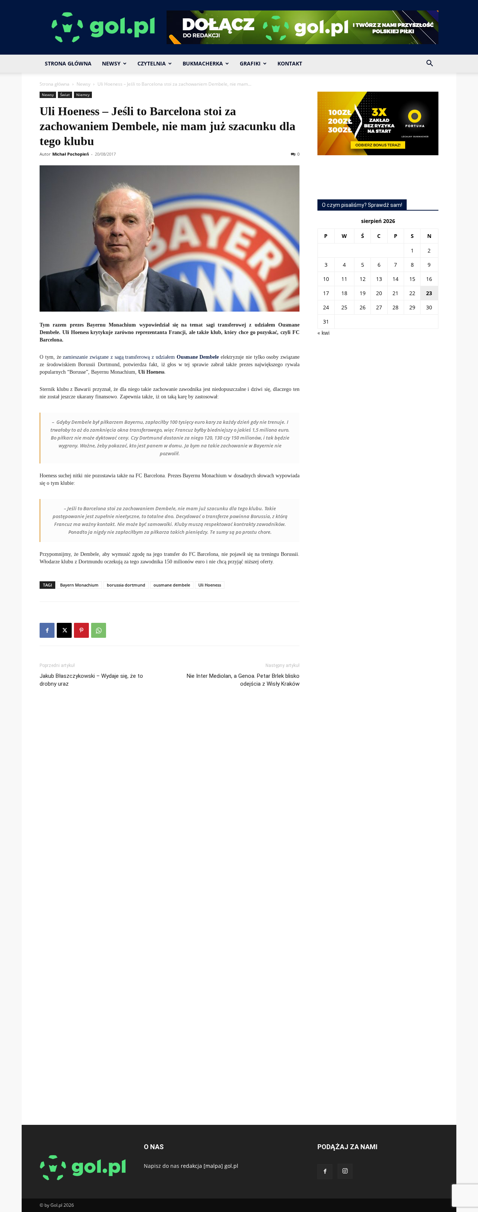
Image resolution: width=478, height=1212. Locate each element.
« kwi (323, 332)
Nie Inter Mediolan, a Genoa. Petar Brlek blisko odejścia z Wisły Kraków (243, 680)
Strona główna (54, 84)
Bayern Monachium (79, 585)
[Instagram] (345, 1171)
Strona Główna (68, 63)
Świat (65, 94)
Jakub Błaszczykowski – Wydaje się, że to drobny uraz (91, 680)
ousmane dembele (171, 585)
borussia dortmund (126, 585)
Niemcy (83, 94)
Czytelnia (151, 63)
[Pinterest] (81, 630)
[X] (64, 630)
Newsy (111, 63)
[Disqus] (169, 805)
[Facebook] (47, 630)
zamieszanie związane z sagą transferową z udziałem (141, 357)
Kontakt (289, 63)
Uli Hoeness (209, 585)
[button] (429, 64)
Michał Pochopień (70, 154)
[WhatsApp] (98, 630)
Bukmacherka (203, 63)
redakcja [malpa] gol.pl (209, 1165)
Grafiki (250, 63)
